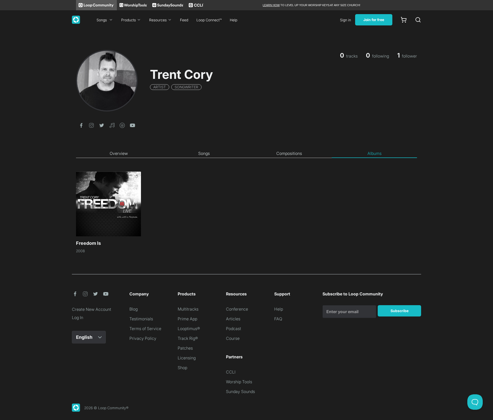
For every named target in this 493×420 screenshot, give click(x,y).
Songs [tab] (204, 153)
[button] (81, 124)
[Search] (418, 20)
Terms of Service (145, 328)
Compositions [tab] (289, 153)
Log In (77, 317)
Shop (182, 367)
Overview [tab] (119, 153)
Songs (102, 20)
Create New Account (91, 309)
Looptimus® (189, 328)
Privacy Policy (142, 338)
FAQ (278, 318)
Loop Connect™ (209, 20)
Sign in (345, 20)
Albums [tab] (374, 153)
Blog (133, 309)
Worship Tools (239, 381)
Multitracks (188, 309)
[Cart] (404, 20)
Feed (184, 20)
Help (233, 20)
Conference (237, 309)
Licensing (187, 357)
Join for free (373, 19)
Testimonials (141, 318)
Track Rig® (188, 338)
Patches (185, 348)
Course (233, 338)
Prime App (187, 318)
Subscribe (400, 311)
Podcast (233, 328)
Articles (233, 318)
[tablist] (246, 153)
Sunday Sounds (240, 391)
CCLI (230, 372)
